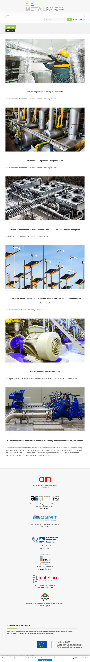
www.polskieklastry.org (45, 587)
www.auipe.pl (45, 605)
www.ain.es (45, 488)
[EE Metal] (45, 6)
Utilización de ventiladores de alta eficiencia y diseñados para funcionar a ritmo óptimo (45, 230)
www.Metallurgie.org (45, 569)
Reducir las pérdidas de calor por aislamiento (45, 92)
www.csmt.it (45, 526)
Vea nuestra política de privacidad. (76, 658)
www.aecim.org (45, 508)
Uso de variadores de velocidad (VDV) (45, 372)
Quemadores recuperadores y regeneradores (45, 161)
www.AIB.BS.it (45, 548)
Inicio (9, 30)
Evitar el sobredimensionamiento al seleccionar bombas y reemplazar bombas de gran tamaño (45, 441)
